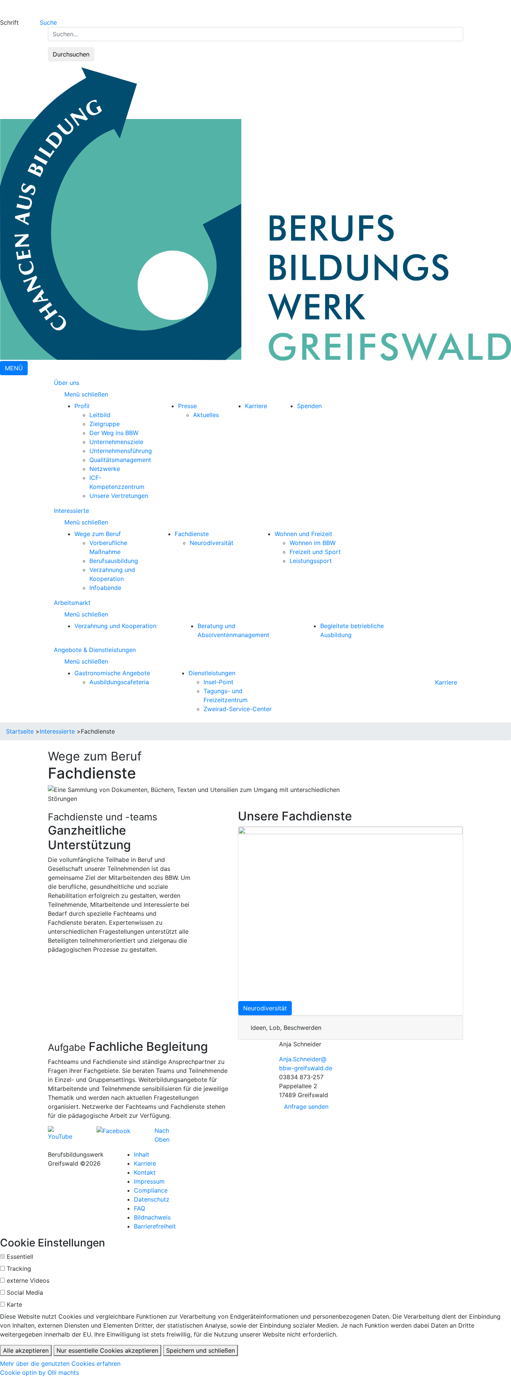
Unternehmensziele (116, 442)
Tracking (19, 1268)
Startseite (20, 731)
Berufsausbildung (113, 560)
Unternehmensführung (120, 451)
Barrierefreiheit (155, 1226)
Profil (81, 406)
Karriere (256, 406)
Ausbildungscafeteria (119, 682)
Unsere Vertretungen (118, 495)
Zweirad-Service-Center (238, 709)
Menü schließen (87, 394)
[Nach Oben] (171, 1130)
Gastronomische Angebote (112, 673)
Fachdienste (192, 534)
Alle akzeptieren (26, 1350)
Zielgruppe (104, 424)
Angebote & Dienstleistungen (95, 650)
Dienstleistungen (212, 673)
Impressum (149, 1181)
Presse (187, 406)
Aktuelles (206, 415)
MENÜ (14, 368)
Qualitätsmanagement (120, 459)
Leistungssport (311, 560)
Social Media (25, 1292)
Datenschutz (151, 1199)
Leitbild (99, 415)
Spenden (309, 406)
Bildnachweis (152, 1217)
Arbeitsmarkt (72, 602)
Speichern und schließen (200, 1350)
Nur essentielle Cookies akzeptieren (107, 1350)
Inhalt (141, 1154)
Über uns (66, 382)
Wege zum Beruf (97, 534)
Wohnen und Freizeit (303, 534)
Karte (14, 1304)
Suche (48, 22)
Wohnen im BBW (313, 543)
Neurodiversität (211, 543)
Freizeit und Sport (315, 552)
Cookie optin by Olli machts (39, 1372)
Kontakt (145, 1172)
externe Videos (28, 1280)
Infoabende (105, 587)
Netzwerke (104, 468)
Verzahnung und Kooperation (115, 626)
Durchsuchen (71, 54)
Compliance (151, 1190)
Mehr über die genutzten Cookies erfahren (60, 1363)
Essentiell (20, 1256)
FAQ (139, 1208)
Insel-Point (218, 682)
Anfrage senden (306, 1106)
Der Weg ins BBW (113, 433)
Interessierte (71, 510)
